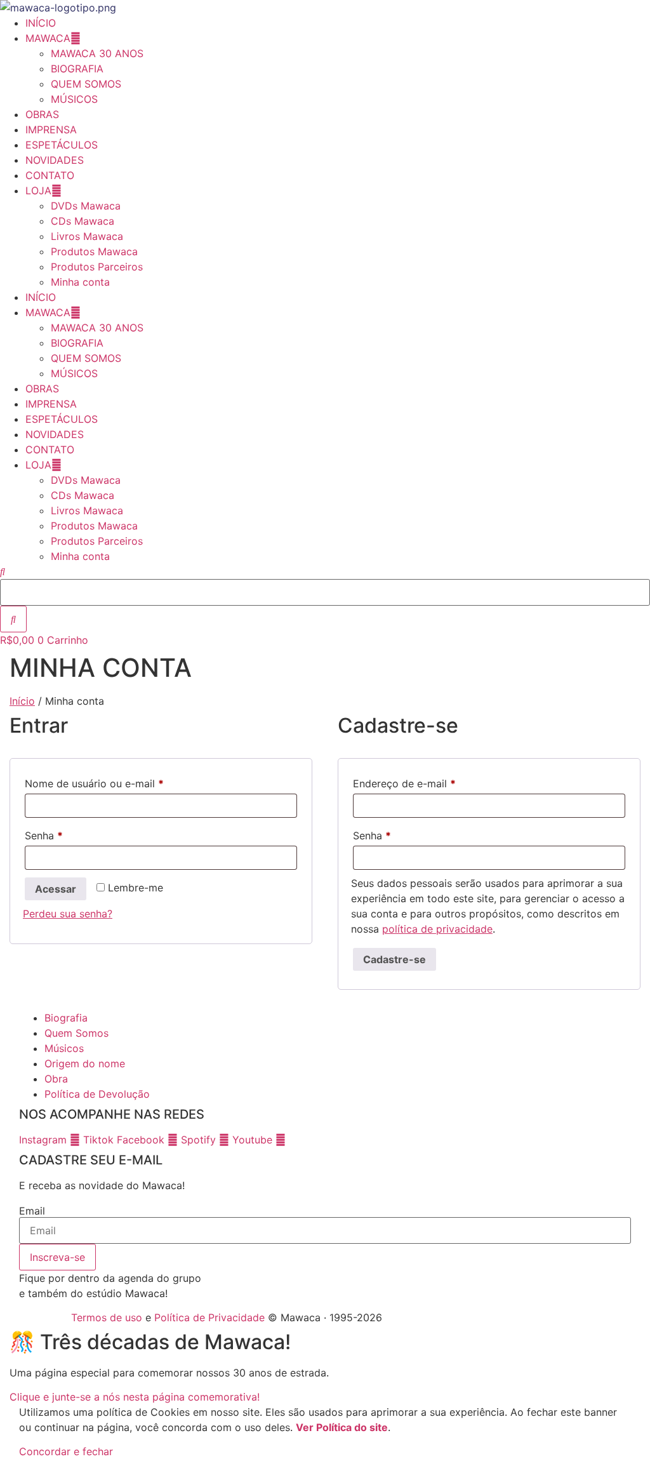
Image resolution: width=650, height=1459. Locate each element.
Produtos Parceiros (97, 266)
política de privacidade (437, 929)
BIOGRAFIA (77, 68)
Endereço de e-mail (432, 783)
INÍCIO (40, 23)
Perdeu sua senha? (67, 913)
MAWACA (47, 38)
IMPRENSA (51, 129)
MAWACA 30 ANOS (97, 53)
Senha (71, 835)
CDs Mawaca (82, 221)
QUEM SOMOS (86, 83)
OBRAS (42, 114)
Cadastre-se (394, 959)
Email (32, 1211)
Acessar (55, 889)
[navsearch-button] (2, 571)
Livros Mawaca (87, 236)
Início (22, 701)
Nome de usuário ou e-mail (122, 783)
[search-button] (13, 619)
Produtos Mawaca (94, 251)
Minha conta (80, 282)
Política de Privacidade (209, 1317)
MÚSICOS (74, 99)
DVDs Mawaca (86, 205)
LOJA (38, 190)
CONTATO (49, 175)
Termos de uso (106, 1317)
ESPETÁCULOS (61, 144)
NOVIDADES (54, 160)
